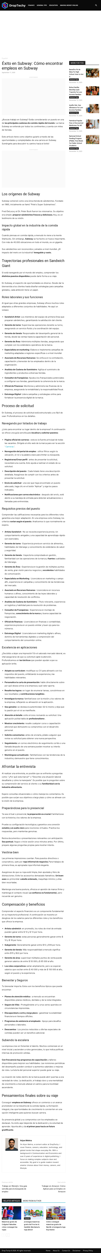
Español (5, 1218)
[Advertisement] (50, 32)
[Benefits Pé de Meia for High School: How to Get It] (92, 73)
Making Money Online (69, 5)
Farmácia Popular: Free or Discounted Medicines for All (76, 123)
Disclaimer (76, 1250)
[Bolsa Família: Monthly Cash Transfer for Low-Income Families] (92, 90)
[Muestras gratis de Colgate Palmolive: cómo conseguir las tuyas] (11, 1213)
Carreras (10, 446)
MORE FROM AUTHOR (32, 1201)
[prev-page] (3, 1235)
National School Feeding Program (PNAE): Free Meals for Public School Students (76, 141)
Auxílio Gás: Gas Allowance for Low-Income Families (76, 107)
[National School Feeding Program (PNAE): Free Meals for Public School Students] (92, 139)
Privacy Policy (88, 1250)
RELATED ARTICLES (11, 1201)
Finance (31, 5)
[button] (96, 5)
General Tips (42, 5)
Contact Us (66, 1250)
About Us (56, 1250)
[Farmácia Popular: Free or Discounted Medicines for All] (92, 124)
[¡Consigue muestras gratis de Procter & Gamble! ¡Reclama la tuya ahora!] (33, 1213)
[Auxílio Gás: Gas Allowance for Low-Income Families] (92, 108)
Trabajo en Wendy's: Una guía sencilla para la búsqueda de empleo (14, 1189)
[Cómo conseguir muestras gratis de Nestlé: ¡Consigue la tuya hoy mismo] (55, 1213)
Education (53, 5)
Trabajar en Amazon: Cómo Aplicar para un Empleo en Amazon (53, 1189)
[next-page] (7, 1235)
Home (48, 1250)
